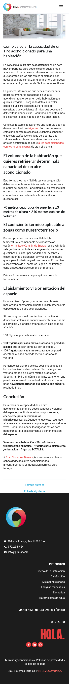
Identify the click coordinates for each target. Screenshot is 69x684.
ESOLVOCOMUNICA (50, 671)
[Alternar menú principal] (61, 6)
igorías (34, 128)
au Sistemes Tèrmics (20, 457)
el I (13, 245)
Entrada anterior (34, 485)
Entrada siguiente (34, 491)
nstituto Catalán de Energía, (31, 245)
